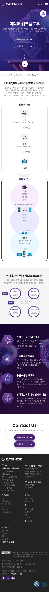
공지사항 (4, 530)
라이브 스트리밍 (7, 490)
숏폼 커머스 (29, 487)
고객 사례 (28, 512)
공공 (3, 506)
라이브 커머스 (29, 485)
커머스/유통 (5, 512)
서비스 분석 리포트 (8, 485)
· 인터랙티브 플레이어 (9, 477)
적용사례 (5, 495)
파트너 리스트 (29, 498)
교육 (3, 498)
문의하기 (28, 521)
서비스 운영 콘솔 (7, 479)
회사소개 (5, 527)
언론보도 (4, 533)
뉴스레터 (4, 539)
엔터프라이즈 (6, 504)
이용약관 (4, 574)
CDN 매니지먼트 (7, 482)
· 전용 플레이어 (6, 474)
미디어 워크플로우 (31, 468)
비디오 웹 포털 (6, 487)
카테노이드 (16, 552)
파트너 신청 (29, 501)
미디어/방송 (5, 501)
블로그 (27, 514)
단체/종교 (4, 509)
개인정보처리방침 (16, 574)
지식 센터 (28, 517)
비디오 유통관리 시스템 (33, 471)
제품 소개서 (29, 509)
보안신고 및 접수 (7, 542)
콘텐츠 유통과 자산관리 (33, 474)
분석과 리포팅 (29, 477)
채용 (3, 536)
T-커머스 (28, 490)
